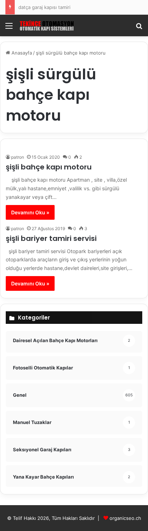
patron (17, 157)
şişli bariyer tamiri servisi (51, 238)
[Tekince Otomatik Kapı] (46, 25)
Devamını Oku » (30, 212)
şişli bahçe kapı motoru (49, 167)
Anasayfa (21, 53)
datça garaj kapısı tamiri (44, 7)
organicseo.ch (125, 518)
